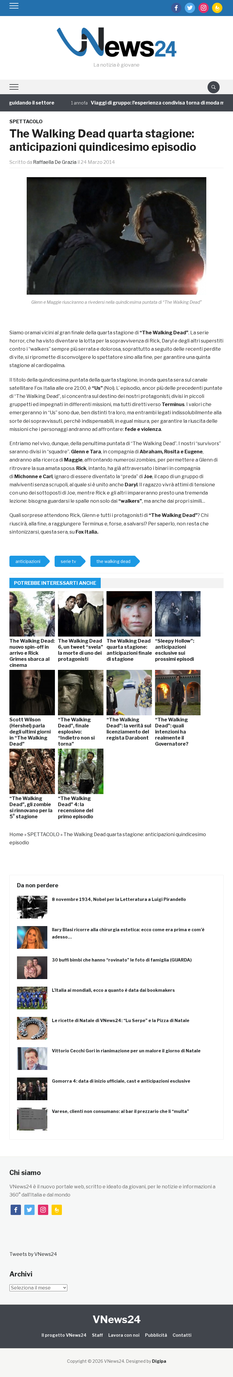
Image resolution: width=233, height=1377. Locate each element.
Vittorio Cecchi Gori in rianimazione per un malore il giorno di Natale (126, 1050)
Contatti (182, 1335)
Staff (97, 1335)
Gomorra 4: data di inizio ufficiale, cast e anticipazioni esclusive (121, 1081)
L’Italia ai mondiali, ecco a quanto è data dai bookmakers (113, 990)
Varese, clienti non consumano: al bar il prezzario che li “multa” (120, 1111)
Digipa (159, 1361)
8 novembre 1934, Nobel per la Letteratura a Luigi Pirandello (119, 899)
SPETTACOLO (25, 121)
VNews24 (117, 1319)
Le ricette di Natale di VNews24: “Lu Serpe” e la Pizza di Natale (120, 1020)
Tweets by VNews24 (33, 1254)
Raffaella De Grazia (54, 162)
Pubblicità (156, 1335)
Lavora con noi (124, 1335)
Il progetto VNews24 (64, 1335)
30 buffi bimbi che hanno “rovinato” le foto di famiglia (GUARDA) (122, 959)
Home (16, 834)
